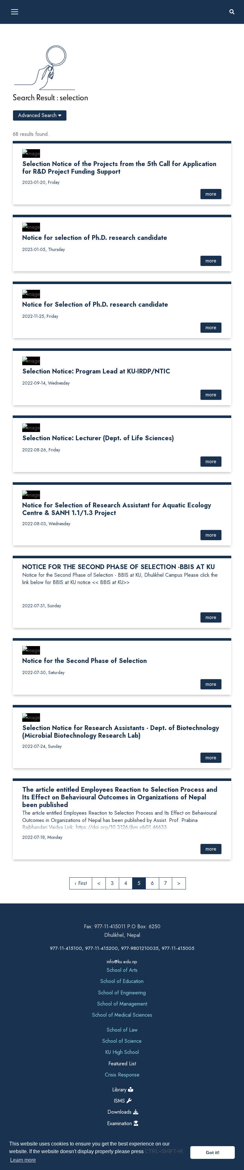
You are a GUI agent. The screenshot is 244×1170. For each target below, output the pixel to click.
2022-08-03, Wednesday (46, 523)
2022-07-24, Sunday (42, 746)
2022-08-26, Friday (41, 450)
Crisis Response (122, 1074)
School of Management (122, 1003)
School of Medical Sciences (122, 1015)
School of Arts (122, 970)
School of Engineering (122, 992)
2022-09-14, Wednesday (46, 383)
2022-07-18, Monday (42, 837)
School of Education (122, 981)
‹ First (81, 883)
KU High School (122, 1052)
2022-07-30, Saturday (43, 672)
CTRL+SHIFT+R (164, 1151)
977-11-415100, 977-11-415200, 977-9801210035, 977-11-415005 (122, 948)
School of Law (122, 1030)
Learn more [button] (23, 1160)
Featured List (122, 1063)
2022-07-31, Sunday (41, 605)
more (211, 194)
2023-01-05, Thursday (43, 249)
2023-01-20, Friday (40, 182)
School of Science (122, 1041)
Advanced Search (38, 115)
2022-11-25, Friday (40, 316)
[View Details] (31, 153)
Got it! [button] (213, 1152)
